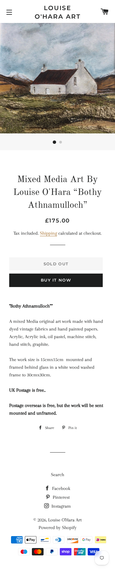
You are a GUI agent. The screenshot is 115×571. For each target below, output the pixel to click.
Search (57, 474)
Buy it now (56, 280)
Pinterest (61, 497)
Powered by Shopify (58, 527)
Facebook (60, 488)
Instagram (60, 506)
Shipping (48, 233)
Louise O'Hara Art (58, 12)
